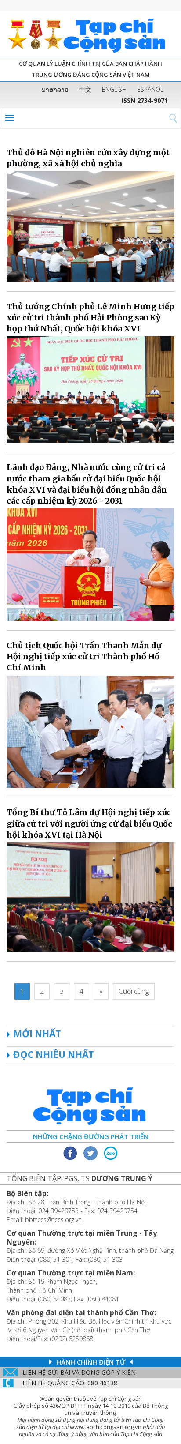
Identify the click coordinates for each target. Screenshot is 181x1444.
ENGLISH (114, 89)
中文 (85, 89)
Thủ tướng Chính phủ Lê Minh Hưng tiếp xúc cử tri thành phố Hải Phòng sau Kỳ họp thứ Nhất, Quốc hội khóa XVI (90, 317)
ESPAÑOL (150, 89)
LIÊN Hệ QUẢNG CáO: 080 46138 (69, 1383)
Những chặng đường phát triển (90, 1136)
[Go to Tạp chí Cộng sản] (90, 34)
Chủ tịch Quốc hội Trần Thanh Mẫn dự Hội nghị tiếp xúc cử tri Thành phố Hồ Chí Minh (84, 656)
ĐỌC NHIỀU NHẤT (53, 1054)
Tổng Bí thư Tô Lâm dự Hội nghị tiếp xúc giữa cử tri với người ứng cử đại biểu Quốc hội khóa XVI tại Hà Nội (89, 823)
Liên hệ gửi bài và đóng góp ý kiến (79, 1372)
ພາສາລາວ (55, 89)
